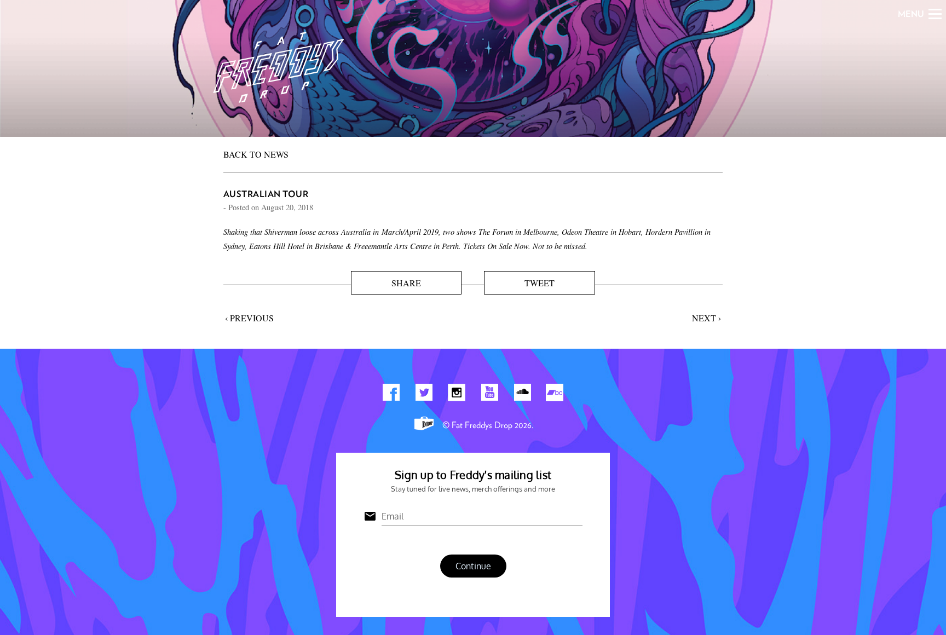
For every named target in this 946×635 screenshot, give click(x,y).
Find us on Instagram (457, 395)
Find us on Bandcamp (555, 395)
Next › (706, 318)
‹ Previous (249, 318)
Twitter (424, 395)
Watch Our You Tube (489, 395)
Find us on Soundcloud (522, 395)
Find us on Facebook (391, 395)
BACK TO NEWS (256, 154)
